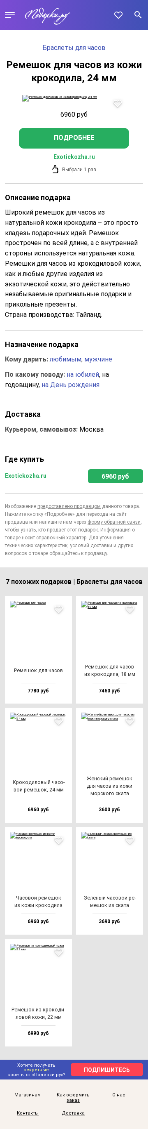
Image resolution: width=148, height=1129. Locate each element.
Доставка (73, 1113)
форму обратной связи (114, 522)
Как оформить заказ (73, 1098)
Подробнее (74, 138)
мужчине (98, 359)
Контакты (28, 1113)
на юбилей (83, 374)
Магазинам (27, 1095)
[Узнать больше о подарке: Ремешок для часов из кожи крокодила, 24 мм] (74, 98)
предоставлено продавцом (69, 506)
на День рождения (70, 385)
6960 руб (115, 476)
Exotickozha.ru (74, 157)
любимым (65, 359)
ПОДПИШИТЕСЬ (107, 1070)
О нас (118, 1095)
